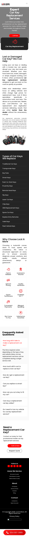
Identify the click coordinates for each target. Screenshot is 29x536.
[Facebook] (9, 466)
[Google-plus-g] (12, 466)
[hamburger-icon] (26, 3)
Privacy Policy (14, 516)
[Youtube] (14, 466)
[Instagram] (17, 466)
